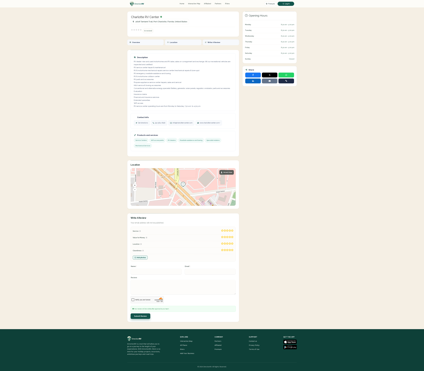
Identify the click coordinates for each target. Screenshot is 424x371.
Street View (227, 172)
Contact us (253, 341)
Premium (218, 349)
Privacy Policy (254, 345)
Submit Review (140, 316)
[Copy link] (286, 81)
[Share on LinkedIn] (253, 81)
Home (182, 4)
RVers (227, 4)
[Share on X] (269, 75)
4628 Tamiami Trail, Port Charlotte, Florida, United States (161, 21)
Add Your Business (187, 353)
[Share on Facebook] (253, 75)
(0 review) (148, 31)
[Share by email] (269, 81)
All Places (183, 345)
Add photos (141, 257)
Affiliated (207, 4)
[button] (135, 185)
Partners (218, 4)
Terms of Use (254, 349)
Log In (287, 4)
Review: (134, 278)
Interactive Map (194, 4)
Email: (187, 266)
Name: (134, 266)
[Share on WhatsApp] (286, 75)
